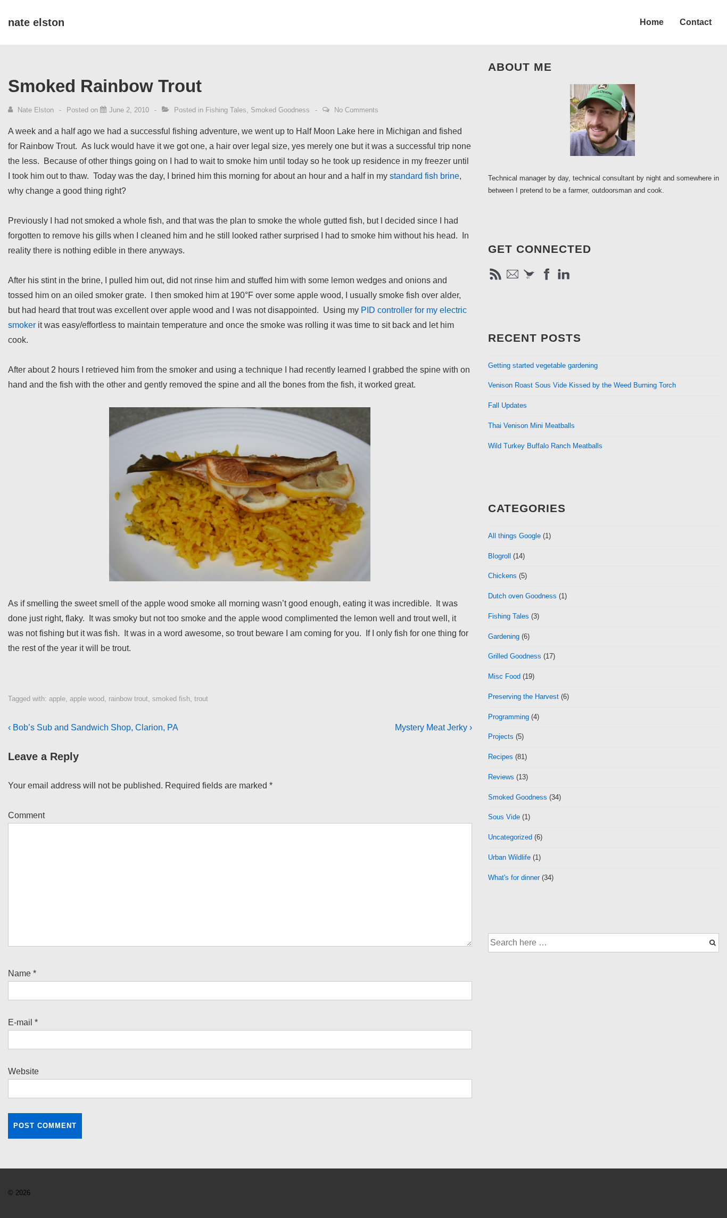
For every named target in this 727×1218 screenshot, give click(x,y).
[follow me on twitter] (529, 279)
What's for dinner (514, 878)
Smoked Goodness (280, 110)
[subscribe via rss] (495, 279)
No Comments (356, 110)
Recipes (500, 757)
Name (19, 973)
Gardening (503, 636)
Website (23, 1071)
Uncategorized (510, 837)
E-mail (20, 1022)
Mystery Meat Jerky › (433, 727)
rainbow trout (128, 699)
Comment (26, 815)
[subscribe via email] (512, 279)
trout (201, 699)
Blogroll (499, 556)
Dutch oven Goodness (522, 596)
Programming (508, 717)
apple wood (87, 699)
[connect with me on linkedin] (563, 279)
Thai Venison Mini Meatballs (531, 426)
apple (57, 699)
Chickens (502, 576)
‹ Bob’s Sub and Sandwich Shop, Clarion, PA (93, 727)
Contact (696, 22)
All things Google (514, 536)
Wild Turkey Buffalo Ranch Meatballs (545, 446)
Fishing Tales (225, 110)
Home (652, 22)
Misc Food (504, 676)
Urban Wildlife (509, 857)
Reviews (501, 777)
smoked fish (171, 699)
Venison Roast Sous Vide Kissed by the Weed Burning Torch (582, 385)
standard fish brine (424, 175)
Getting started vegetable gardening (543, 365)
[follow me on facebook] (546, 279)
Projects (501, 736)
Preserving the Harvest (523, 697)
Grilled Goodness (514, 656)
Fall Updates (507, 405)
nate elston (36, 22)
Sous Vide (504, 817)
